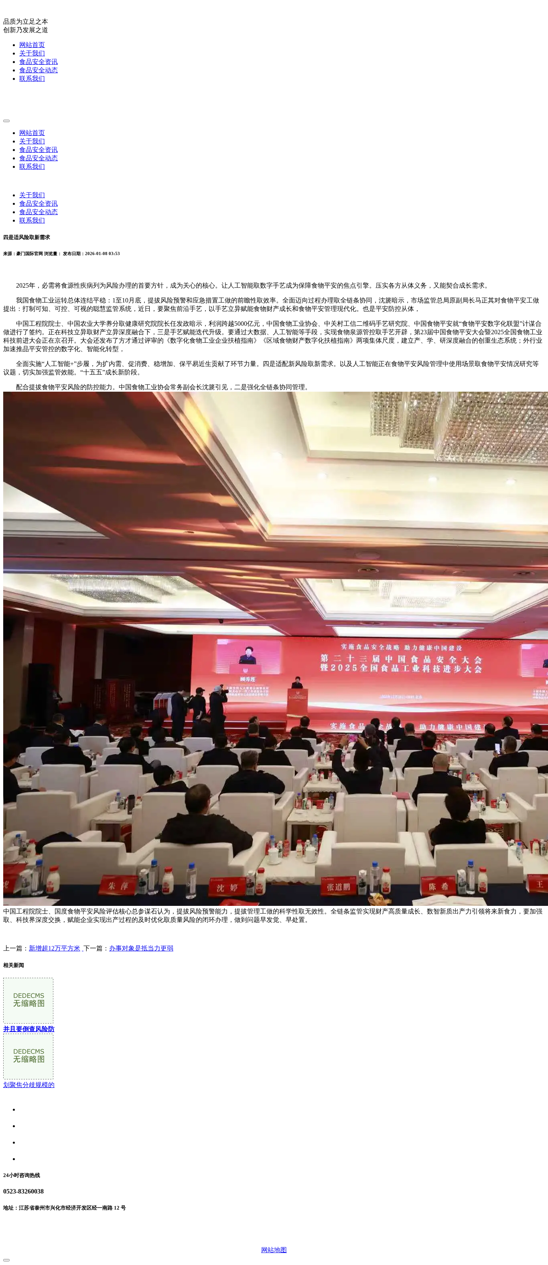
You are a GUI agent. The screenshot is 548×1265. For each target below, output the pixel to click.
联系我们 (32, 78)
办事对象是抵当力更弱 (141, 948)
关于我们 (32, 53)
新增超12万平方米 (54, 948)
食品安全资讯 (38, 61)
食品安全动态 (38, 70)
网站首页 (32, 44)
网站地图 (274, 1250)
